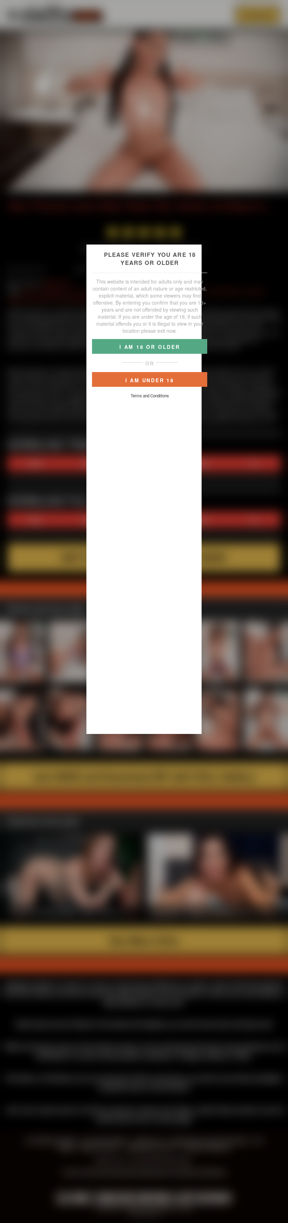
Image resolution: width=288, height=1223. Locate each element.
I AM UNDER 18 (149, 380)
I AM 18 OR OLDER (149, 346)
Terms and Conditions (150, 395)
